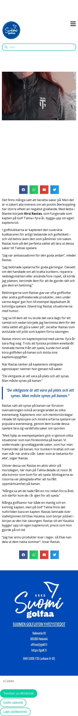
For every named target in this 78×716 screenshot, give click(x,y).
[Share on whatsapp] (34, 189)
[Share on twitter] (54, 189)
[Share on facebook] (23, 189)
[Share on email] (44, 189)
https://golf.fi (39, 650)
